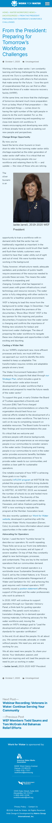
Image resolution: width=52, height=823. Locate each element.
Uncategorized (32, 61)
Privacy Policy (20, 806)
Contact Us (33, 806)
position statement (29, 588)
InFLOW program (21, 479)
